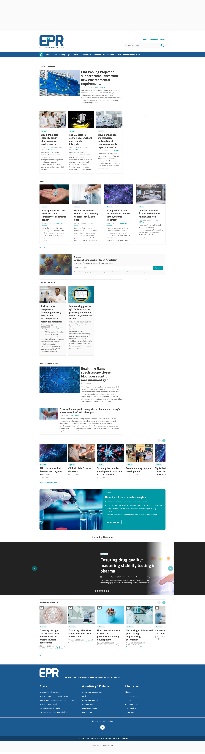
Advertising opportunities (92, 692)
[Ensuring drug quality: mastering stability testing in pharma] (102, 591)
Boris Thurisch (100, 87)
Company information (133, 696)
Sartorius (75, 149)
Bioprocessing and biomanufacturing (54, 696)
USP (57, 329)
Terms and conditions (133, 704)
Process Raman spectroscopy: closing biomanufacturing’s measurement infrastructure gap (89, 410)
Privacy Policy (140, 272)
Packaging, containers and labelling (53, 712)
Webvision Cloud (108, 745)
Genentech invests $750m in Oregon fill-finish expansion (150, 213)
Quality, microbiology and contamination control (58, 700)
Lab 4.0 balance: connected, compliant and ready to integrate (80, 139)
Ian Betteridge (98, 384)
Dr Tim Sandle (114, 150)
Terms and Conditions (123, 272)
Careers (128, 700)
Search (162, 44)
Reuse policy (87, 712)
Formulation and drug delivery (51, 708)
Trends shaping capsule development (138, 469)
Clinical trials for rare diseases (79, 469)
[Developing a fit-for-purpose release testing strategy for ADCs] (108, 591)
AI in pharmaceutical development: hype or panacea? (51, 471)
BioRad (88, 642)
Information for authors (91, 708)
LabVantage (47, 149)
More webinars (45, 656)
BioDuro (60, 648)
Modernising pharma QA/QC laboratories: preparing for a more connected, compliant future (80, 312)
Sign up (157, 268)
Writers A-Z (91, 738)
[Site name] (52, 47)
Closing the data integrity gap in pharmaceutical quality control (49, 139)
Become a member (150, 39)
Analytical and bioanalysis (50, 692)
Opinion (43, 465)
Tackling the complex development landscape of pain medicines (109, 471)
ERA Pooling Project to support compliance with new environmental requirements (99, 77)
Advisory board (88, 704)
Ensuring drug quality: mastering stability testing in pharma (67, 565)
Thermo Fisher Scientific (80, 326)
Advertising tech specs (91, 700)
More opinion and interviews (50, 483)
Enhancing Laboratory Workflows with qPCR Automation (80, 633)
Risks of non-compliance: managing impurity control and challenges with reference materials (51, 313)
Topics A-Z (81, 738)
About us (128, 692)
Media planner (88, 696)
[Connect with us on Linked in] (102, 727)
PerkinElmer (94, 577)
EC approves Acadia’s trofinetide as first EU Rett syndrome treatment (118, 215)
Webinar (43, 554)
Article (44, 131)
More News (44, 248)
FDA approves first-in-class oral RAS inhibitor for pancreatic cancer (54, 215)
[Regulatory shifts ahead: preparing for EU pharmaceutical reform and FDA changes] (97, 591)
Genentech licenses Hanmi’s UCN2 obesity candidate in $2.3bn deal (86, 215)
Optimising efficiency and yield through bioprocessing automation (139, 634)
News (45, 207)
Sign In (162, 39)
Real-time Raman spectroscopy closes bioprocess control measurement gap (96, 374)
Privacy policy (130, 708)
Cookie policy (130, 712)
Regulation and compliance (50, 704)
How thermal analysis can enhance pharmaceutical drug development (108, 634)
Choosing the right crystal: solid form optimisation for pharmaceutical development (49, 636)
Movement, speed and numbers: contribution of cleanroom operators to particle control (108, 141)
